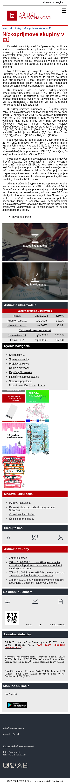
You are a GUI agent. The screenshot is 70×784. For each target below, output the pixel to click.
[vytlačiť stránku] (8, 601)
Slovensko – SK (17, 335)
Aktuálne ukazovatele (20, 305)
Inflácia (17, 315)
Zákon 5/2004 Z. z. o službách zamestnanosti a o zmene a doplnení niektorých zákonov (37, 574)
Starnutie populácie (20, 381)
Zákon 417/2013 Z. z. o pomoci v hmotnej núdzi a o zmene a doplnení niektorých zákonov (36, 581)
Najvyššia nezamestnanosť (19, 656)
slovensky (48, 2)
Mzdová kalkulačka (20, 502)
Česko (32, 385)
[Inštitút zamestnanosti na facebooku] (9, 537)
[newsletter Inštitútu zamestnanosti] (62, 601)
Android (13, 694)
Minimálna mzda (17, 325)
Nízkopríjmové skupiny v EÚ (38, 28)
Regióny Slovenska (20, 372)
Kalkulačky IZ (17, 354)
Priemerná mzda (17, 320)
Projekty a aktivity (19, 363)
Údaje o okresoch (19, 368)
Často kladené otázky (21, 518)
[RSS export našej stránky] (61, 537)
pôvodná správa (21, 216)
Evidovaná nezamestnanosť (35, 330)
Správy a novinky (19, 359)
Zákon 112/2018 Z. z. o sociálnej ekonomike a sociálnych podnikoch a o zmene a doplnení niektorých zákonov (35, 565)
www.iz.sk (7, 28)
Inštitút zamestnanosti (36, 781)
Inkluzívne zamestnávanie (24, 376)
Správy (17, 28)
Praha (41, 385)
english (60, 2)
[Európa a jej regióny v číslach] (37, 421)
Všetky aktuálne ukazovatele (35, 311)
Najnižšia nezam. (14, 671)
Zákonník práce (18, 558)
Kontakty (7, 746)
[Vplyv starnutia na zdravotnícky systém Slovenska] (14, 487)
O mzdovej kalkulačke (22, 514)
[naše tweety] (35, 537)
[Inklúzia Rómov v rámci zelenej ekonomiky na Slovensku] (37, 454)
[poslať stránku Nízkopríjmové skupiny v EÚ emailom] (35, 601)
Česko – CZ (17, 340)
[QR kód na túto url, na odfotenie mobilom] (12, 624)
